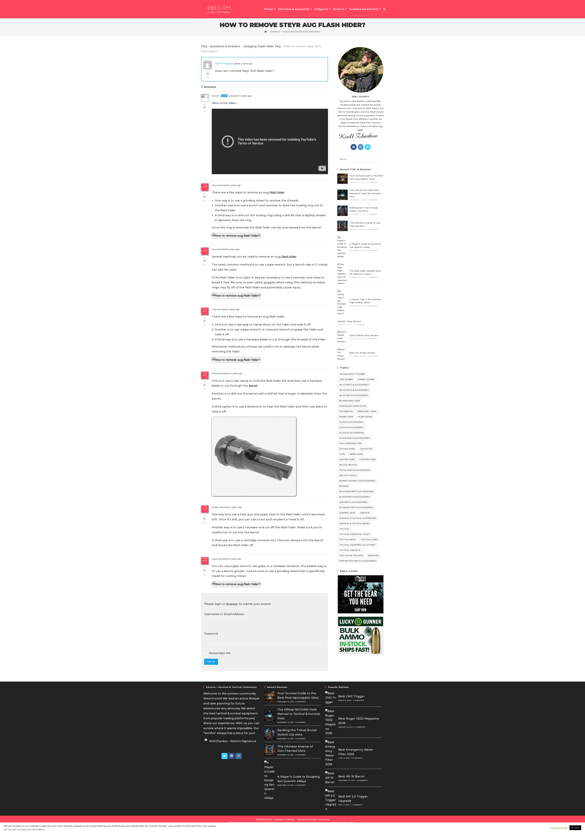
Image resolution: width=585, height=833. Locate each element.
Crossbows (346, 411)
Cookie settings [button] (558, 827)
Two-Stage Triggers (351, 555)
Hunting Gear (347, 459)
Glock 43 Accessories (351, 433)
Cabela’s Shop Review (349, 321)
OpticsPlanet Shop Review (364, 335)
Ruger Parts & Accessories (354, 497)
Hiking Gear (356, 454)
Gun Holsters (347, 449)
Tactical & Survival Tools (354, 534)
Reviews (344, 486)
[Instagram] (361, 147)
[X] (368, 147)
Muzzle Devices (348, 465)
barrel (253, 385)
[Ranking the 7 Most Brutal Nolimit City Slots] (342, 211)
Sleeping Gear (347, 513)
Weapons (373, 555)
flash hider (276, 192)
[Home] (265, 31)
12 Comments (362, 780)
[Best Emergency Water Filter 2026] (330, 753)
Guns (342, 454)
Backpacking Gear (349, 401)
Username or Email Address (224, 614)
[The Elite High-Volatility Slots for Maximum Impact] (342, 274)
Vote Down (207, 78)
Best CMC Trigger (351, 696)
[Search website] (384, 9)
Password (211, 633)
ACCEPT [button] (575, 827)
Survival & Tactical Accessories (357, 518)
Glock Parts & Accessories (354, 438)
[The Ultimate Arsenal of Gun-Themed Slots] (342, 226)
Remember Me (219, 653)
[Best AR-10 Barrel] (330, 777)
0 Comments (372, 182)
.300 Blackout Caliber (352, 374)
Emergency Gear (367, 411)
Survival (365, 513)
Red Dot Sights (348, 475)
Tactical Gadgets (349, 550)
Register (232, 604)
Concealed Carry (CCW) (352, 406)
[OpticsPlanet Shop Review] (342, 336)
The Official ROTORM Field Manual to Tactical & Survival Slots (365, 193)
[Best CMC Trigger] (330, 697)
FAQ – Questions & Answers (220, 46)
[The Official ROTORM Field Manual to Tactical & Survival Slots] (342, 195)
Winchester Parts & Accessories (357, 561)
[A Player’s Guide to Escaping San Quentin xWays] (342, 247)
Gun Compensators (350, 443)
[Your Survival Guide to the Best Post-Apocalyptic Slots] (342, 179)
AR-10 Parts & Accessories (354, 390)
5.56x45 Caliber (366, 379)
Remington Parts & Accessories (357, 481)
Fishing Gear (346, 417)
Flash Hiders (365, 417)
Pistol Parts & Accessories (354, 470)
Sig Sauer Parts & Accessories (356, 507)
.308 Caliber (346, 379)
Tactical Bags (347, 539)
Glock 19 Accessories (351, 427)
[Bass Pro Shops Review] (342, 354)
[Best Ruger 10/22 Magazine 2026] (330, 722)
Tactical (344, 529)
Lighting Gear (368, 459)
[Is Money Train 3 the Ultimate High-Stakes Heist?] (342, 302)
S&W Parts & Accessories (353, 502)
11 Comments (358, 700)
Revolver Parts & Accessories (356, 491)
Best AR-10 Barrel (351, 776)
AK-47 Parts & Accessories (354, 385)
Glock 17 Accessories (351, 422)
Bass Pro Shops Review (362, 353)
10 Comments (356, 758)
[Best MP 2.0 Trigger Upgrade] (330, 800)
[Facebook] (354, 147)
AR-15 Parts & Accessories (353, 395)
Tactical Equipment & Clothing (357, 545)
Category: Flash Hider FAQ (262, 46)
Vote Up (207, 69)
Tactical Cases (369, 539)
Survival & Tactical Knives (354, 523)
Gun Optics (366, 449)
